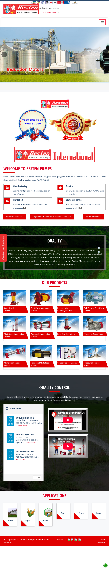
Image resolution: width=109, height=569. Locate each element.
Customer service (74, 199)
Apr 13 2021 (10, 420)
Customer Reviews (3, 248)
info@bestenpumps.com (48, 8)
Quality (69, 186)
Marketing (18, 199)
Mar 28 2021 (10, 454)
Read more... (23, 425)
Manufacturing (20, 186)
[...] (26, 194)
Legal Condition (100, 541)
